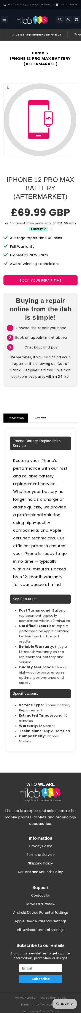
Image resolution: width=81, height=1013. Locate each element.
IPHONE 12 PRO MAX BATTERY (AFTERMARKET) (40, 61)
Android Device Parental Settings (40, 912)
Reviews (40, 418)
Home (38, 53)
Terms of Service (40, 854)
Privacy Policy (40, 846)
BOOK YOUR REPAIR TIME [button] (40, 280)
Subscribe (41, 978)
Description (16, 418)
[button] (4, 19)
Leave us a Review (40, 903)
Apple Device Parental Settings (41, 921)
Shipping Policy (40, 863)
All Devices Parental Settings (40, 929)
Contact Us (40, 895)
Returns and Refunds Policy (40, 871)
